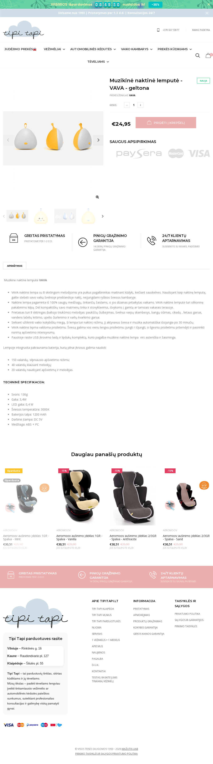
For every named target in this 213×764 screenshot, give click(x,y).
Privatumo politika (187, 614)
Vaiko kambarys (134, 49)
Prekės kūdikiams (173, 49)
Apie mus (97, 646)
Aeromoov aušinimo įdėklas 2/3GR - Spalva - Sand (186, 537)
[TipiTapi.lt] (23, 30)
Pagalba (97, 659)
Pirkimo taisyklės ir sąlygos (93, 753)
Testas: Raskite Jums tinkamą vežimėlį (104, 679)
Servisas (97, 634)
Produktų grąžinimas (147, 621)
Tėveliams (96, 61)
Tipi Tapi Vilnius (101, 615)
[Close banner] (209, 4)
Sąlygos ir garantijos (189, 620)
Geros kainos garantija (148, 634)
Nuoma (97, 627)
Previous (4, 216)
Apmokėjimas (141, 615)
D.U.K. (95, 665)
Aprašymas (14, 265)
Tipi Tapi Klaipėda (103, 609)
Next (102, 216)
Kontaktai (99, 671)
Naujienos (98, 652)
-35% (155, 4)
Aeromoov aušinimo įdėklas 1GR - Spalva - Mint (26, 537)
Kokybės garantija (145, 627)
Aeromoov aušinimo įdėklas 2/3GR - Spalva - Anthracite (133, 537)
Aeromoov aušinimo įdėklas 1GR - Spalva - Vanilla (79, 537)
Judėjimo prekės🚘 (21, 49)
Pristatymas (141, 609)
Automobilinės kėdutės (91, 49)
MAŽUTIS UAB (130, 749)
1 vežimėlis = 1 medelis (106, 640)
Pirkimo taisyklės (186, 626)
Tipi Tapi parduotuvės (106, 621)
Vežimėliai (52, 49)
